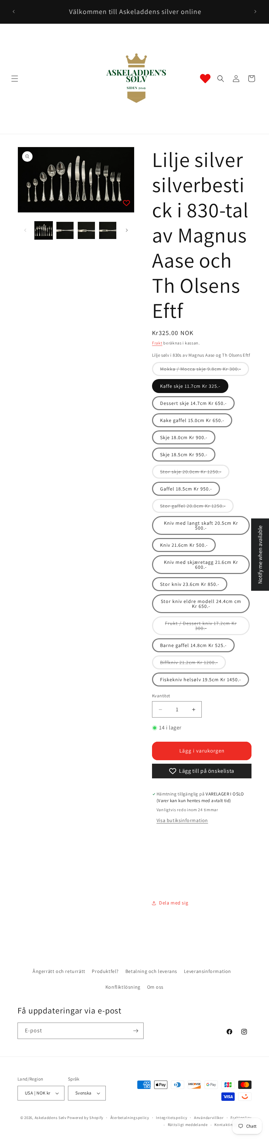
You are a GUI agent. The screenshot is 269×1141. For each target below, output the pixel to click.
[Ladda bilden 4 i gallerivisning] (108, 230)
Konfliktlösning (122, 987)
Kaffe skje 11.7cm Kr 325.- (190, 386)
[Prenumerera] (135, 1031)
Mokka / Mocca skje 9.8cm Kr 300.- (204, 370)
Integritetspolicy (171, 1117)
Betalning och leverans (151, 971)
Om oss (155, 987)
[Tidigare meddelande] (13, 11)
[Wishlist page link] (205, 78)
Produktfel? (105, 971)
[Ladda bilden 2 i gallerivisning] (65, 230)
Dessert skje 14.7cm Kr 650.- (193, 403)
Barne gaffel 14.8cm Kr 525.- (193, 645)
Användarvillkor (209, 1117)
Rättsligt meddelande (188, 1124)
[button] (14, 78)
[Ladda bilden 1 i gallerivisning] (44, 230)
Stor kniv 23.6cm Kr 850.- (189, 584)
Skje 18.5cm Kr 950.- (183, 454)
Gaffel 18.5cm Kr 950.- (186, 489)
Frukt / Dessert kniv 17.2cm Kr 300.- (201, 627)
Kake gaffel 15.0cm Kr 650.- (192, 420)
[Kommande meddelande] (255, 11)
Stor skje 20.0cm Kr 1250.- (194, 473)
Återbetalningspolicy (129, 1117)
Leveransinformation (207, 971)
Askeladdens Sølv (51, 1117)
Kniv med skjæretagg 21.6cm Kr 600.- (201, 564)
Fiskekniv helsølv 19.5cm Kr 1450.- (200, 679)
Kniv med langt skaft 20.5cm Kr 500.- (201, 525)
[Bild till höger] (126, 230)
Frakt (157, 343)
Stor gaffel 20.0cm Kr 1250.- (197, 507)
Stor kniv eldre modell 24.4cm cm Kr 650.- (201, 603)
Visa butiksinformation (182, 820)
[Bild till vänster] (25, 230)
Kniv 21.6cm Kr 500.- (184, 545)
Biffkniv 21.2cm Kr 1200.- (193, 664)
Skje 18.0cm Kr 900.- (183, 437)
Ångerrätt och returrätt (59, 971)
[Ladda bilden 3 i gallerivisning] (86, 230)
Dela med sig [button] (173, 903)
